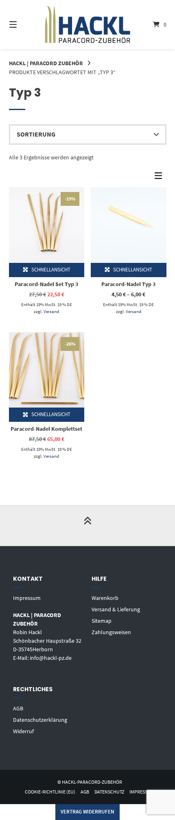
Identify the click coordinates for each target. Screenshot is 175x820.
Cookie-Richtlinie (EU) (50, 792)
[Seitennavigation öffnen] (24, 24)
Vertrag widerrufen (87, 812)
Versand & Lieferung (116, 609)
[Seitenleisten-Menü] (160, 177)
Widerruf (23, 731)
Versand (51, 311)
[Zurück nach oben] (87, 525)
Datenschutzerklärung (40, 719)
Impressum (27, 598)
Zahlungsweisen (111, 632)
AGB (18, 708)
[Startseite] (87, 24)
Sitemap (102, 620)
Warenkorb (105, 598)
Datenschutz (109, 792)
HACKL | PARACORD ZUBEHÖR (46, 63)
